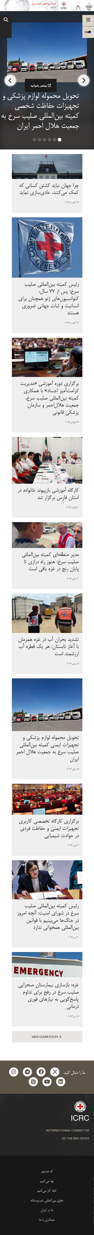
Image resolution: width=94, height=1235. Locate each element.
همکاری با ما (47, 1220)
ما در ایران (47, 1210)
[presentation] (83, 80)
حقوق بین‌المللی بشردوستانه (46, 1200)
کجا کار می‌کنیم (47, 1191)
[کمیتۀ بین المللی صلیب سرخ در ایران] (47, 5)
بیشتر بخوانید (39, 85)
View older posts (45, 1037)
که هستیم (47, 1171)
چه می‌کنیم (47, 1181)
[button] (59, 141)
